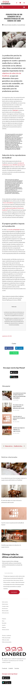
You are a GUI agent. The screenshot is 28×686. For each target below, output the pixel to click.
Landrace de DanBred (11, 208)
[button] (24, 7)
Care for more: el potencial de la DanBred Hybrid (19, 418)
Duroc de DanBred (8, 202)
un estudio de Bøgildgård (13, 229)
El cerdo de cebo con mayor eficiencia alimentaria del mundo (18, 406)
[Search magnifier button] (2, 7)
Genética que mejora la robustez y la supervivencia (19, 429)
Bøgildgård (15, 110)
